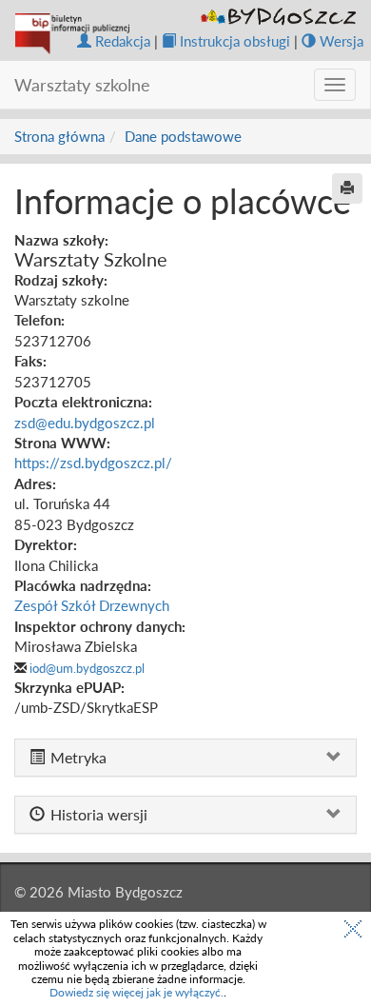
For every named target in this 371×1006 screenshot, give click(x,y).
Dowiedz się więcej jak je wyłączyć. (136, 992)
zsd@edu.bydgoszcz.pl (84, 422)
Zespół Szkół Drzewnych (91, 605)
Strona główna (59, 136)
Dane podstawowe (183, 136)
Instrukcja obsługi (235, 40)
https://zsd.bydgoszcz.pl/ (93, 462)
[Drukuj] (347, 188)
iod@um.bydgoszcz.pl (87, 668)
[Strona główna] (72, 33)
